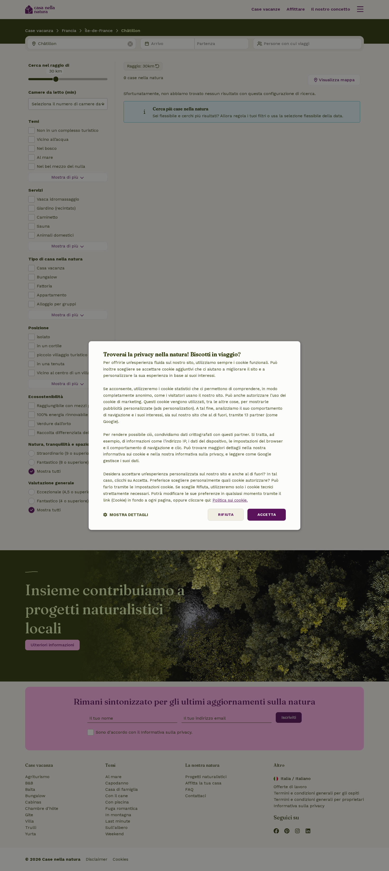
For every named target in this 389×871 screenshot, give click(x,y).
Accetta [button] (266, 515)
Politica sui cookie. (230, 500)
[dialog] (194, 435)
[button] (125, 515)
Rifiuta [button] (225, 515)
